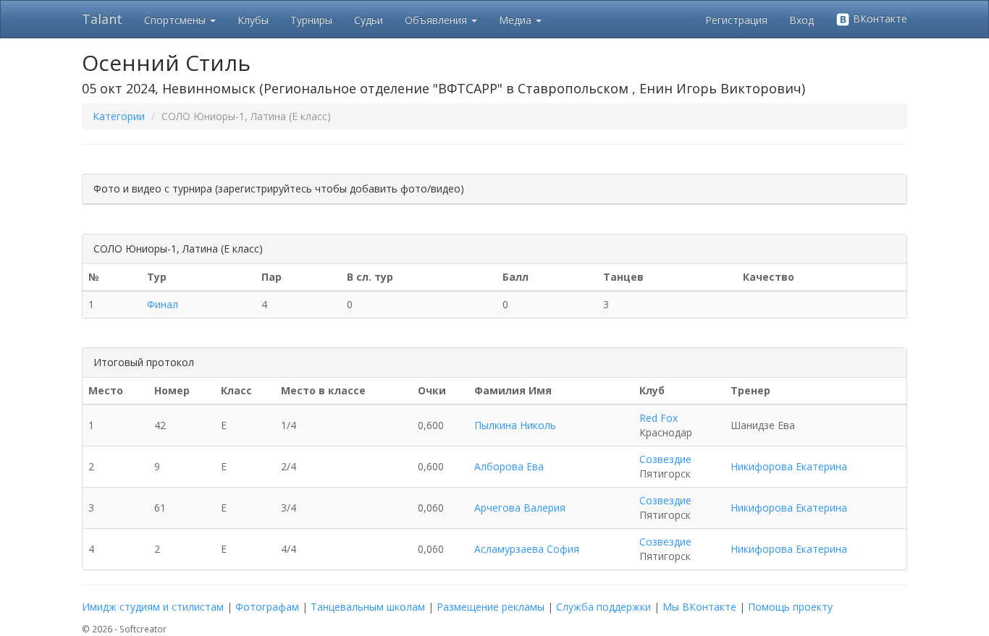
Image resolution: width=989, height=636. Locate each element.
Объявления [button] (437, 20)
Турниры (311, 20)
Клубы (253, 20)
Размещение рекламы (490, 607)
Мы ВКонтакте (699, 607)
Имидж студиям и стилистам (153, 607)
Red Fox (658, 418)
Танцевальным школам (368, 607)
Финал (162, 304)
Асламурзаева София (526, 549)
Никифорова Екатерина (789, 466)
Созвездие (665, 459)
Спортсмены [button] (176, 20)
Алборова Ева (509, 466)
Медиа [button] (516, 20)
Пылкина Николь (515, 425)
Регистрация (736, 20)
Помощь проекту (790, 607)
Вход (801, 20)
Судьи (368, 20)
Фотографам (267, 607)
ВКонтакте (878, 18)
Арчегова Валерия (519, 507)
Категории (119, 116)
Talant (102, 18)
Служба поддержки (603, 607)
